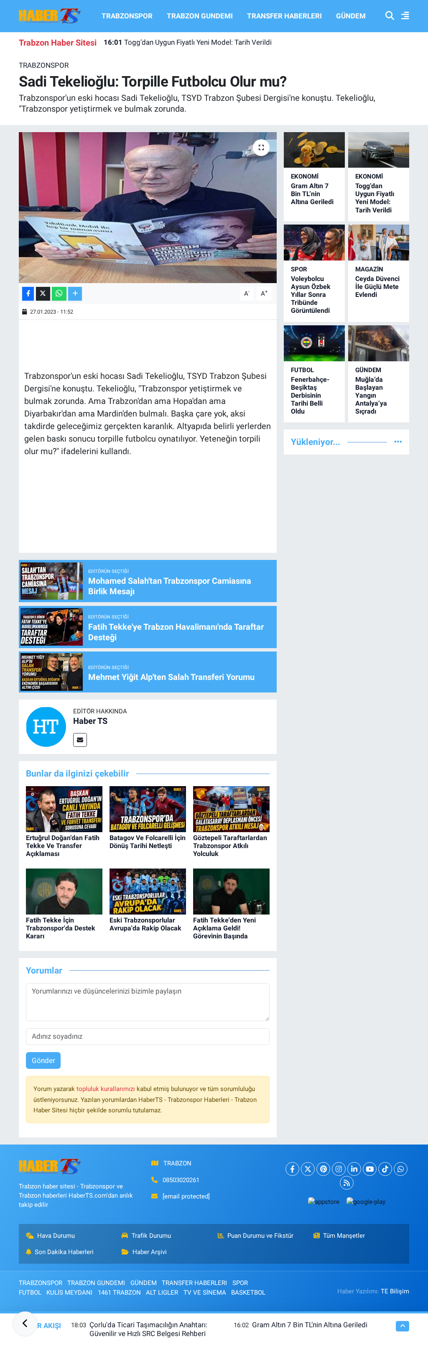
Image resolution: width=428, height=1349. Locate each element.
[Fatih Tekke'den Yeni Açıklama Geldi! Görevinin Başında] (231, 891)
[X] (308, 1169)
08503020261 (181, 1180)
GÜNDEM (351, 16)
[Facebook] (292, 1169)
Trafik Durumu (151, 1235)
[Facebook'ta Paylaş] (28, 294)
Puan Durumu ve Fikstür (260, 1235)
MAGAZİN (369, 269)
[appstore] (323, 1201)
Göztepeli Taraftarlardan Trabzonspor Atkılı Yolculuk (230, 846)
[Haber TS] (46, 726)
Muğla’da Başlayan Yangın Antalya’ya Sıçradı (371, 396)
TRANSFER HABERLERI (284, 16)
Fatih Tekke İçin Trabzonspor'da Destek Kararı (60, 928)
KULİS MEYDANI (69, 1292)
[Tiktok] (385, 1169)
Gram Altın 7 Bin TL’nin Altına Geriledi (312, 194)
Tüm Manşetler (344, 1235)
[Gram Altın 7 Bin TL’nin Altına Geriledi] (314, 150)
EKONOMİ (304, 176)
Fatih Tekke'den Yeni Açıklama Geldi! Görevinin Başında (224, 928)
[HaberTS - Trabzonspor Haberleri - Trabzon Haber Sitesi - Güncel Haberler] (50, 15)
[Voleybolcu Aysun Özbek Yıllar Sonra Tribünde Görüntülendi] (314, 242)
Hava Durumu (56, 1235)
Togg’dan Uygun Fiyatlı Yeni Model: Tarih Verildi (188, 42)
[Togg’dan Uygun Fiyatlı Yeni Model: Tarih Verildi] (378, 150)
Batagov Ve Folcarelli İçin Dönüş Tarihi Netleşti (148, 842)
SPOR (299, 269)
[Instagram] (339, 1169)
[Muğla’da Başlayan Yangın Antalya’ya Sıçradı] (378, 343)
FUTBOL (302, 370)
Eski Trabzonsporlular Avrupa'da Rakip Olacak (145, 924)
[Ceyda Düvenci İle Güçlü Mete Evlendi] (378, 242)
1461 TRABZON (119, 1292)
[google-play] (365, 1201)
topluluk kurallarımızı (106, 1089)
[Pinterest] (323, 1169)
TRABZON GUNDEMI (200, 16)
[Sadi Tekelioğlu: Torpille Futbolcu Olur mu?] (148, 208)
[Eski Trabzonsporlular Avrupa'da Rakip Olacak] (148, 891)
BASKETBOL (248, 1292)
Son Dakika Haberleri (64, 1252)
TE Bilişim (395, 1291)
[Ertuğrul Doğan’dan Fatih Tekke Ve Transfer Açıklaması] (64, 808)
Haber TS (90, 721)
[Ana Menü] (401, 16)
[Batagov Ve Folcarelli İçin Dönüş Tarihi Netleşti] (148, 808)
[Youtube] (370, 1169)
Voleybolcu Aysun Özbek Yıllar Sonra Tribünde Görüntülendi (311, 295)
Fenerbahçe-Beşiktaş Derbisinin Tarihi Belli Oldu (310, 396)
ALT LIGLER (162, 1292)
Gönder (43, 1060)
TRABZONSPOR (127, 16)
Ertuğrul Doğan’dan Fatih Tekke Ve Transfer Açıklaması (62, 846)
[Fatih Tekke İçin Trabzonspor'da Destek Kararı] (64, 891)
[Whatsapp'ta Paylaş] (59, 294)
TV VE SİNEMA (204, 1292)
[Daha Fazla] (75, 294)
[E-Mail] (80, 740)
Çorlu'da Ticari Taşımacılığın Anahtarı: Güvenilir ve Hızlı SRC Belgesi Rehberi (148, 1329)
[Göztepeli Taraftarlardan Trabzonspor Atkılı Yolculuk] (231, 808)
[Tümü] (398, 441)
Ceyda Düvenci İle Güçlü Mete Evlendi (377, 287)
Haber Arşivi (149, 1252)
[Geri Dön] (25, 1323)
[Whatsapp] (401, 1169)
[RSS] (347, 1183)
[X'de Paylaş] (43, 294)
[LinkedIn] (354, 1169)
